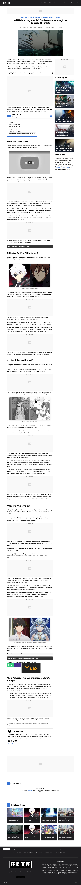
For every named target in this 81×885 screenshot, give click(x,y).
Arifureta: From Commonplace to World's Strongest (40, 17)
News (41, 2)
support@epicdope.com (62, 167)
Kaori (13, 725)
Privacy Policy (43, 849)
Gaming (63, 2)
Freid (39, 723)
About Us (27, 849)
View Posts (11, 743)
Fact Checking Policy (16, 852)
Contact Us (34, 849)
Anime (45, 2)
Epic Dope (8, 882)
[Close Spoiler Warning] (51, 116)
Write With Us (6, 849)
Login (14, 849)
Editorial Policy (71, 849)
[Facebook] (9, 741)
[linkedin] (16, 741)
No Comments (51, 27)
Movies (58, 2)
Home (36, 2)
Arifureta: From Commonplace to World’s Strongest (25, 723)
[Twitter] (14, 741)
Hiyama (10, 725)
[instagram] (11, 741)
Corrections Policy (28, 852)
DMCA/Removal (61, 849)
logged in (30, 790)
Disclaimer (52, 849)
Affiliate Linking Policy (60, 852)
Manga (50, 2)
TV (54, 2)
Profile (20, 849)
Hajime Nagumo (44, 723)
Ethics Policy (38, 852)
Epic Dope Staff (25, 27)
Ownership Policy (48, 852)
